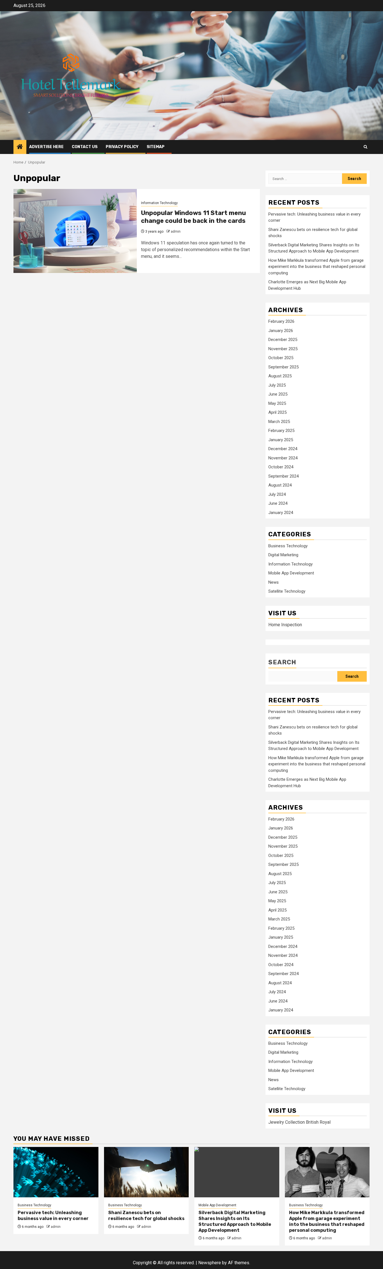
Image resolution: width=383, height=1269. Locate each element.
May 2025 (277, 403)
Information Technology (159, 203)
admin (176, 231)
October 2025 (280, 357)
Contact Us (85, 146)
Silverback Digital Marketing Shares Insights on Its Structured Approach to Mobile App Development (235, 1221)
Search (282, 662)
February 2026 (281, 321)
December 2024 (282, 448)
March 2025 (279, 421)
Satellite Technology (286, 591)
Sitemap (156, 146)
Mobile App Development (291, 573)
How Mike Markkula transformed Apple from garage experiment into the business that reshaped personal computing (316, 266)
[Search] (365, 146)
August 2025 (280, 375)
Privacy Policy (122, 146)
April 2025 (277, 412)
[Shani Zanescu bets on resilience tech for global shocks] (146, 1172)
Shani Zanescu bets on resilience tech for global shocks (146, 1215)
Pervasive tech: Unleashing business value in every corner (53, 1215)
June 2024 (277, 503)
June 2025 (277, 394)
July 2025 (277, 385)
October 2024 (280, 466)
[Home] (20, 147)
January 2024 (280, 512)
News (273, 582)
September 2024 (283, 476)
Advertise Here (46, 146)
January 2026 (280, 330)
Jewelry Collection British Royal (299, 1122)
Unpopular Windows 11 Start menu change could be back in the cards (193, 217)
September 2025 (283, 367)
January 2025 (280, 439)
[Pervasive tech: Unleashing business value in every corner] (55, 1172)
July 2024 (277, 494)
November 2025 (282, 348)
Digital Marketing (283, 554)
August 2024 (280, 485)
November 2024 (282, 458)
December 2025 (282, 339)
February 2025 (281, 430)
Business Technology (288, 545)
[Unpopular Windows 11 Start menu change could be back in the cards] (75, 231)
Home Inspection (285, 624)
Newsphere (209, 1262)
